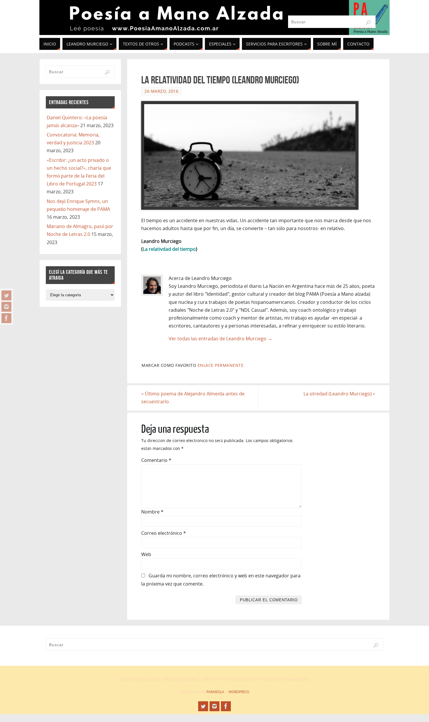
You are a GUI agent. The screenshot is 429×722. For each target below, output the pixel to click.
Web (146, 554)
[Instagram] (6, 307)
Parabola (215, 691)
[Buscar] (368, 22)
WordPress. (239, 691)
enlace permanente (221, 365)
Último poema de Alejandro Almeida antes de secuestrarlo (193, 397)
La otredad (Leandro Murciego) (339, 393)
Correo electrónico (163, 533)
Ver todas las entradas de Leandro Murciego (220, 338)
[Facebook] (6, 318)
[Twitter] (6, 295)
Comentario (156, 460)
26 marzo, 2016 (161, 91)
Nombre (152, 512)
